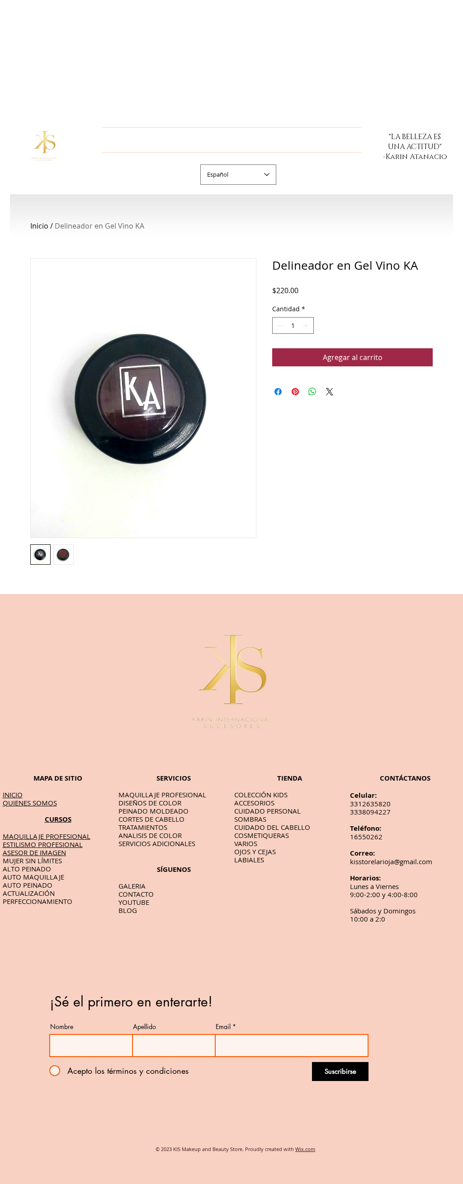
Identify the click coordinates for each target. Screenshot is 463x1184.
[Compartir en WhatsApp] (312, 391)
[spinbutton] (293, 325)
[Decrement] (279, 325)
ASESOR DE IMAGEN (34, 852)
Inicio (39, 226)
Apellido (144, 1027)
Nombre (61, 1027)
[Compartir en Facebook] (278, 391)
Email (223, 1027)
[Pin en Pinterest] (295, 391)
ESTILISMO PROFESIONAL (43, 844)
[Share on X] (329, 391)
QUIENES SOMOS (30, 802)
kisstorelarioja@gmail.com (391, 861)
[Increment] (306, 325)
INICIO (13, 794)
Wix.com (305, 1149)
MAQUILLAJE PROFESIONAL (46, 836)
